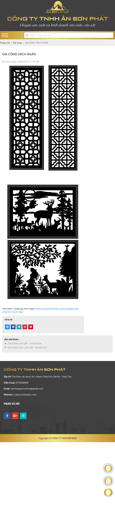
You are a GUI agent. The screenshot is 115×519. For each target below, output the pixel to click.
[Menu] (4, 35)
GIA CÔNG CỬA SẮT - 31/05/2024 (24, 343)
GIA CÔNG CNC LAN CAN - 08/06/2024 (27, 347)
